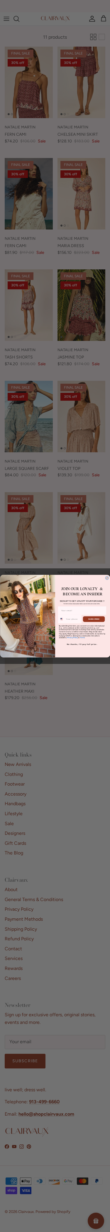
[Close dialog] (107, 578)
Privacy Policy (72, 638)
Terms (82, 638)
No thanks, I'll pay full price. (82, 644)
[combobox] (61, 618)
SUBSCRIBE (93, 619)
